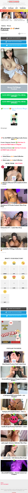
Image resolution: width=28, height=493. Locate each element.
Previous (0, 17)
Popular (10, 8)
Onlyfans (18, 163)
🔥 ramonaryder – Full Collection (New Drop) (14, 458)
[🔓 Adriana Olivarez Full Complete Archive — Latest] (6, 15)
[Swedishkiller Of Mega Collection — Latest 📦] (14, 240)
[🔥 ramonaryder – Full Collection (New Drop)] (14, 450)
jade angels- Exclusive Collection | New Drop (14, 443)
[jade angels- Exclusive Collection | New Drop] (14, 436)
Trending (23, 8)
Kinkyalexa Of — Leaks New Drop (11, 227)
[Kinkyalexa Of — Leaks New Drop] (14, 218)
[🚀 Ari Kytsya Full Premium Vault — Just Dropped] (14, 388)
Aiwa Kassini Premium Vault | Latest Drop (14, 364)
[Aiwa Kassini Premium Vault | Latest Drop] (14, 357)
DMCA (2, 482)
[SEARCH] (26, 10)
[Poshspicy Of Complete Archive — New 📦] (14, 404)
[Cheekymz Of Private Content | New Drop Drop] (19, 15)
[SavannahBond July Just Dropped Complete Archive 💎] (14, 372)
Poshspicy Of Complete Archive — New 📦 (14, 411)
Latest (4, 8)
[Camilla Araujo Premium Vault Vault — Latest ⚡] (14, 419)
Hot (16, 8)
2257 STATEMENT (5, 484)
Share (2, 50)
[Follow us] (24, 10)
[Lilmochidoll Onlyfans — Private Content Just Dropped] (14, 465)
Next (27, 17)
